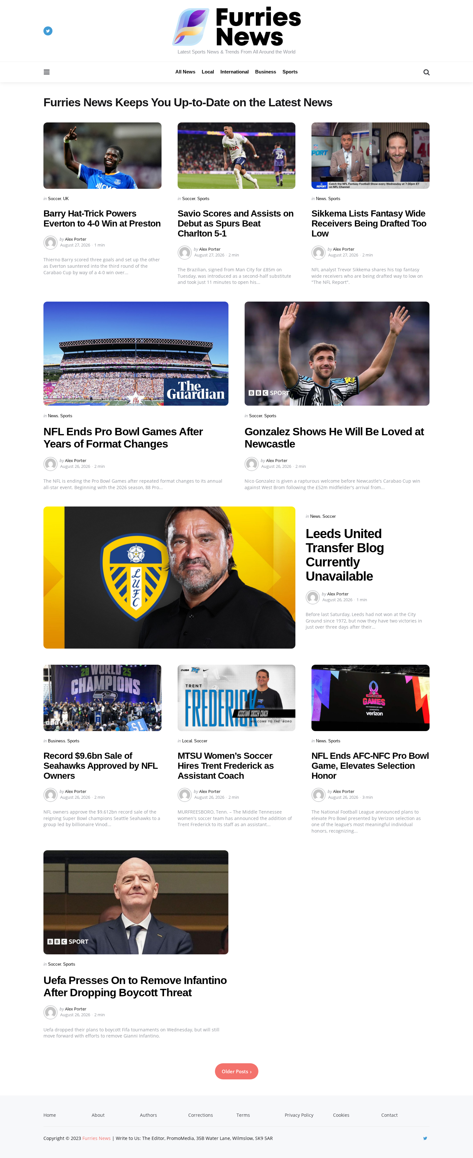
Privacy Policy (299, 1115)
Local (208, 71)
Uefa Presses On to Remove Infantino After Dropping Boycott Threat (135, 986)
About (98, 1115)
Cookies (341, 1115)
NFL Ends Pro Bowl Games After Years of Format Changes (123, 437)
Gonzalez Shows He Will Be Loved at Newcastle (334, 437)
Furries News (96, 1138)
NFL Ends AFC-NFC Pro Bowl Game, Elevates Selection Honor (370, 766)
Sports (290, 71)
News (321, 198)
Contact (389, 1115)
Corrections (200, 1115)
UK (66, 198)
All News (185, 71)
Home (49, 1115)
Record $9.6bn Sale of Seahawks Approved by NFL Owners (100, 766)
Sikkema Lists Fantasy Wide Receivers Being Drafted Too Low (368, 223)
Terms (243, 1115)
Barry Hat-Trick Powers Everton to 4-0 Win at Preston (102, 218)
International (234, 71)
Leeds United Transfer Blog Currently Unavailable (345, 554)
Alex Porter (75, 239)
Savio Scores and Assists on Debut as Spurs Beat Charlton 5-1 (235, 223)
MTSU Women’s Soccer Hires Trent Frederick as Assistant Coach (226, 766)
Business (265, 71)
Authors (148, 1115)
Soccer (54, 198)
